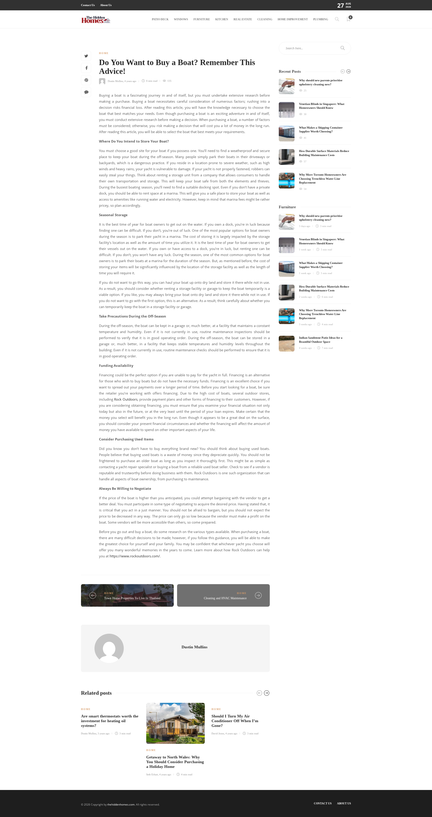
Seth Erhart (152, 774)
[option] (110, 718)
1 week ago (305, 249)
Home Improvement (293, 19)
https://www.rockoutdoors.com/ (135, 556)
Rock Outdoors (125, 399)
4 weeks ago (305, 348)
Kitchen (221, 19)
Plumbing (320, 19)
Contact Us (88, 5)
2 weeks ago (305, 296)
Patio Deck (160, 19)
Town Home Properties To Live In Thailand (132, 598)
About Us (106, 5)
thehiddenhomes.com (121, 804)
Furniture (202, 19)
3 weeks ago (305, 324)
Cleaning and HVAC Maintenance (225, 598)
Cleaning (264, 19)
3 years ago (104, 733)
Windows (181, 19)
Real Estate (243, 19)
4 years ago (130, 80)
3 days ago (304, 226)
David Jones (218, 733)
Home (104, 53)
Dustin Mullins (115, 80)
